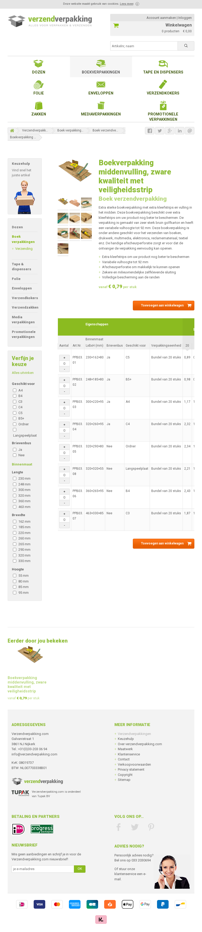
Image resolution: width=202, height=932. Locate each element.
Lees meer (126, 4)
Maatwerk (125, 749)
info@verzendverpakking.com (34, 754)
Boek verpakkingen (71, 130)
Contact (124, 759)
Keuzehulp (126, 739)
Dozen (38, 72)
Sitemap (124, 780)
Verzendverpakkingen (38, 130)
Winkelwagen (178, 25)
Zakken (38, 114)
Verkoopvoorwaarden (134, 764)
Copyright (125, 775)
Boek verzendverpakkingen (109, 130)
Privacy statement (131, 769)
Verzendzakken (25, 307)
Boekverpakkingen (101, 72)
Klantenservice (129, 754)
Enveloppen (100, 93)
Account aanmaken (161, 18)
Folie (38, 93)
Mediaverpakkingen (101, 114)
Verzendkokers (163, 93)
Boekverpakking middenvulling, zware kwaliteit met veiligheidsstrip (26, 137)
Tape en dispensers (163, 72)
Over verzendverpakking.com (140, 744)
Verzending (24, 249)
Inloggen (185, 18)
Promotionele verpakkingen (163, 116)
